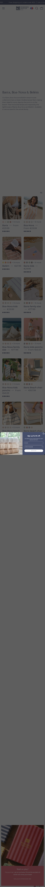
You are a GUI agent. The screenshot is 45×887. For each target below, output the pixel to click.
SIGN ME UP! (33, 450)
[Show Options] (42, 447)
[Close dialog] (43, 433)
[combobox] (33, 447)
